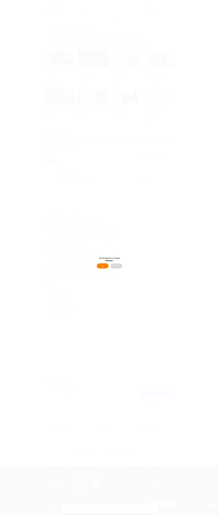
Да (103, 266)
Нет (116, 266)
